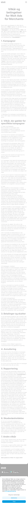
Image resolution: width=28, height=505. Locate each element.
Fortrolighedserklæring (10, 491)
